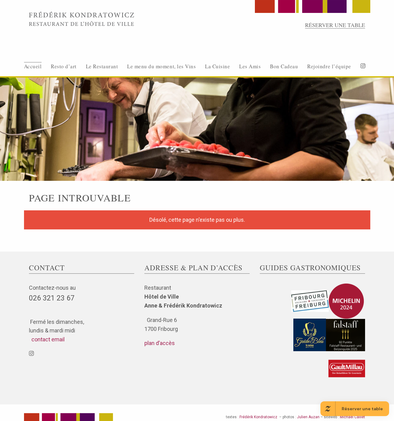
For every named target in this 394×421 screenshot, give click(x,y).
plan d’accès (159, 343)
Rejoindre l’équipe (329, 66)
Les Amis (250, 66)
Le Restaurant (102, 66)
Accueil (33, 66)
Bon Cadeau (284, 66)
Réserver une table (335, 25)
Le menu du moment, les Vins (161, 66)
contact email (47, 339)
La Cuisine (217, 66)
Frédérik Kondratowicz (258, 417)
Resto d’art (64, 66)
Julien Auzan (308, 417)
